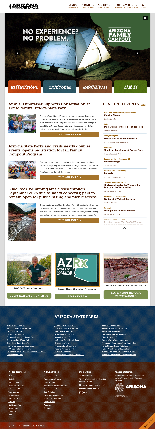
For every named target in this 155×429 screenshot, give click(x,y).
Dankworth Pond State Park (18, 340)
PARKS (73, 6)
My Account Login (15, 376)
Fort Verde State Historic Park (19, 349)
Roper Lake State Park (111, 331)
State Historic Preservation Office (55, 386)
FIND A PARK (149, 422)
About (103, 6)
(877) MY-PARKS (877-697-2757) (93, 385)
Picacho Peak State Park (64, 349)
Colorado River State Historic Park (20, 337)
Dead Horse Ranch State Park (19, 343)
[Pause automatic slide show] (145, 18)
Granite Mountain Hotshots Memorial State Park (26, 352)
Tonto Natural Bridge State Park (115, 346)
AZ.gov (9, 426)
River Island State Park (111, 326)
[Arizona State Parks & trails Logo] (24, 5)
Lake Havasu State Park (63, 331)
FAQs (10, 415)
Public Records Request (52, 379)
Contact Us (48, 408)
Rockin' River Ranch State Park (114, 329)
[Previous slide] (17, 52)
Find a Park (12, 379)
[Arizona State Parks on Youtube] (85, 392)
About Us (47, 405)
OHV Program (13, 395)
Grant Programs (49, 382)
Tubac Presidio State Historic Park (116, 349)
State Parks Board (50, 392)
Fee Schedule (13, 408)
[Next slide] (137, 52)
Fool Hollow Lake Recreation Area (20, 346)
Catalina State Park (14, 331)
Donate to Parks (49, 402)
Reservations (125, 6)
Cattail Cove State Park (16, 334)
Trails (87, 6)
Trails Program (13, 392)
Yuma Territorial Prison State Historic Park (119, 355)
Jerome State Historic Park (65, 326)
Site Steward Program (16, 405)
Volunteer (11, 402)
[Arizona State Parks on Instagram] (83, 392)
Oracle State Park (61, 343)
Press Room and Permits (52, 376)
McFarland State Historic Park (66, 340)
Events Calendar (14, 382)
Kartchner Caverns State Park (66, 329)
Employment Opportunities (53, 395)
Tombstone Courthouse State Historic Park (119, 343)
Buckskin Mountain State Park (19, 329)
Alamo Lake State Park (16, 326)
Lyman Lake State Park (63, 337)
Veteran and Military (15, 389)
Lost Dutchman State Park (65, 334)
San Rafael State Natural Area (114, 334)
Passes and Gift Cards (16, 386)
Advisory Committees (51, 389)
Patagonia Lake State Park (65, 346)
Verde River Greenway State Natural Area (119, 352)
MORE (143, 105)
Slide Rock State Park (111, 337)
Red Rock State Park (62, 352)
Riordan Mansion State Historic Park (69, 355)
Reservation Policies (15, 399)
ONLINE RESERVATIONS (90, 389)
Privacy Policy (17, 426)
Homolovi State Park (15, 355)
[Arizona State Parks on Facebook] (80, 392)
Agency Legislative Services (54, 399)
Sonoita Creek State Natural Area (115, 340)
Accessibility (12, 411)
